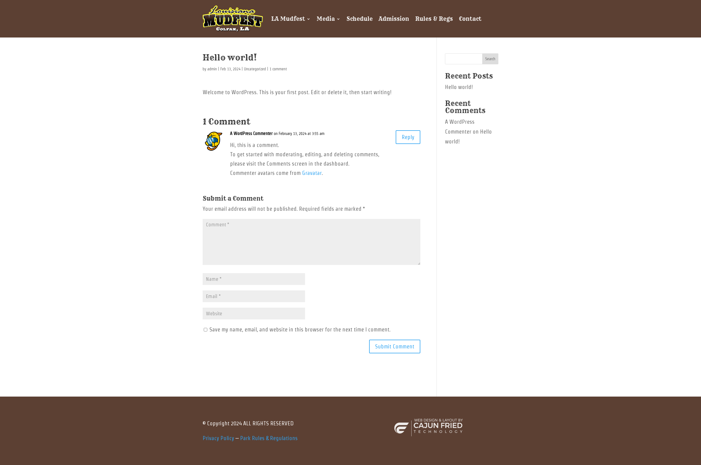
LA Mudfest (288, 18)
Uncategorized (255, 69)
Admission (394, 18)
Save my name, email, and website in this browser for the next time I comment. (299, 330)
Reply (408, 137)
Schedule (359, 18)
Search (490, 59)
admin (212, 69)
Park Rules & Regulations (269, 438)
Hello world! (459, 87)
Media (326, 18)
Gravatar (312, 173)
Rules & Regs (434, 18)
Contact (470, 18)
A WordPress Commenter (251, 133)
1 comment (278, 69)
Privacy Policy (218, 438)
